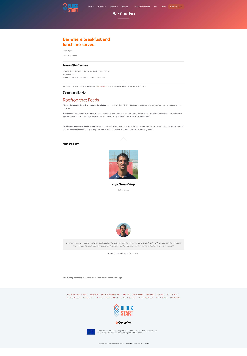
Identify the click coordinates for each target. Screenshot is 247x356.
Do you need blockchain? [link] (146, 298)
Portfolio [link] (174, 295)
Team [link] (84, 295)
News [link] (157, 298)
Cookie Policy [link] (145, 344)
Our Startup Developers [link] (73, 298)
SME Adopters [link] (150, 295)
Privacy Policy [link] (137, 344)
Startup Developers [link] (138, 295)
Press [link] (124, 298)
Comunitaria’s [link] (101, 86)
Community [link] (132, 298)
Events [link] (108, 298)
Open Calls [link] (126, 295)
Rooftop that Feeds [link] (81, 100)
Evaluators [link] (160, 295)
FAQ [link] (168, 295)
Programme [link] (76, 295)
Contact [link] (164, 298)
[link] (70, 8)
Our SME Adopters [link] (88, 298)
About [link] (68, 295)
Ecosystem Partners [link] (114, 295)
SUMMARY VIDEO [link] (175, 298)
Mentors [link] (103, 295)
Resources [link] (100, 298)
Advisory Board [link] (94, 295)
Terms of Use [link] (129, 344)
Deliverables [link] (116, 298)
